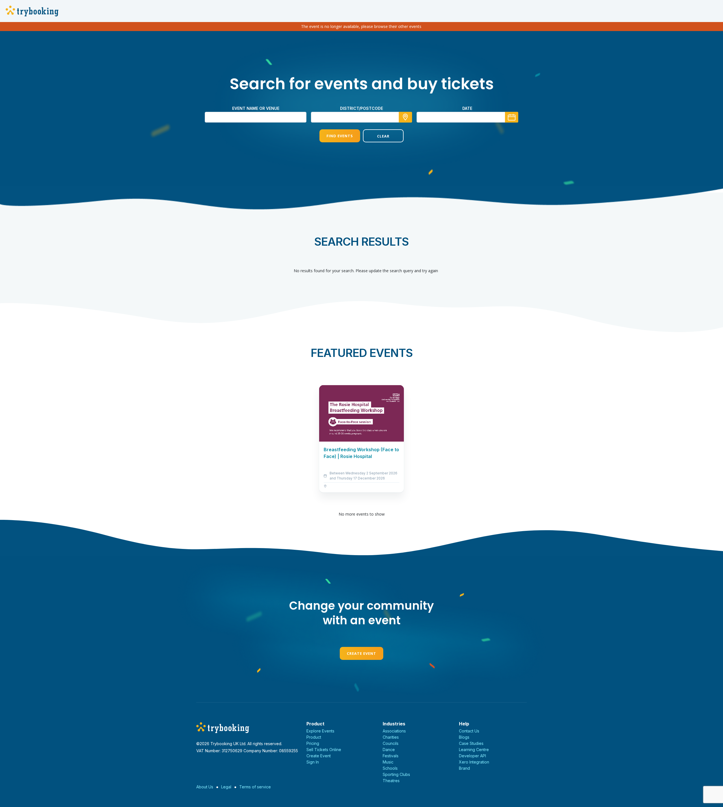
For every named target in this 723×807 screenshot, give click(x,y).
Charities (391, 737)
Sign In (312, 762)
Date (467, 108)
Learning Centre (474, 749)
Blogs (464, 737)
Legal (226, 786)
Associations (394, 731)
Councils (390, 743)
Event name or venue (255, 108)
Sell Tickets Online (323, 749)
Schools (390, 768)
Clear (383, 136)
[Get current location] (405, 117)
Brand (464, 768)
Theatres (391, 780)
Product (313, 737)
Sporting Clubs (396, 774)
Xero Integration (474, 762)
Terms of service (255, 786)
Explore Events (320, 731)
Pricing (312, 743)
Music (388, 762)
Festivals (390, 755)
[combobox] (361, 117)
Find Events (339, 135)
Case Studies (471, 743)
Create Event (361, 653)
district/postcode (361, 108)
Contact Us (469, 731)
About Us (204, 786)
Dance (389, 749)
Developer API (472, 755)
